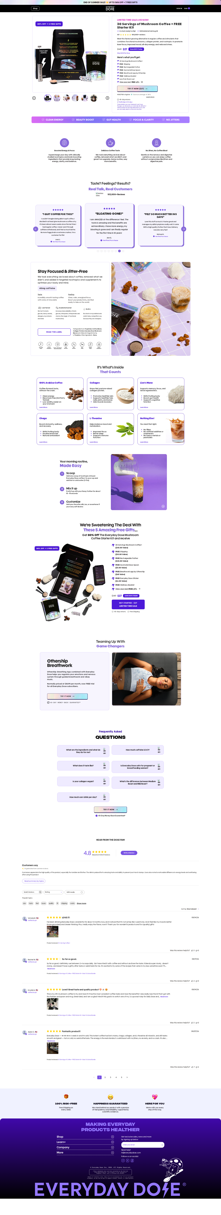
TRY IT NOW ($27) (136, 89)
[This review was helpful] (192, 950)
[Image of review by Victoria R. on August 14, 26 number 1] (52, 931)
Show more (81, 903)
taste (31, 903)
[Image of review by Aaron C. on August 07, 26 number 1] (52, 1048)
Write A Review (129, 853)
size (24, 903)
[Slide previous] (34, 98)
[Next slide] (183, 229)
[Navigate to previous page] (94, 1077)
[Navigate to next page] (127, 1077)
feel (37, 903)
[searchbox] (30, 892)
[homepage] (110, 8)
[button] (98, 251)
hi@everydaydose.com (131, 1153)
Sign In (179, 8)
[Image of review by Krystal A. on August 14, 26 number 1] (52, 1004)
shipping (64, 903)
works (72, 903)
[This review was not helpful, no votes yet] (196, 950)
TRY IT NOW (65, 696)
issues (44, 903)
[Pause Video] (163, 506)
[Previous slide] (35, 229)
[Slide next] (107, 98)
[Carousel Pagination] (70, 98)
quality (51, 903)
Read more (51, 969)
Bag (186, 8)
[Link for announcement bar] (110, 2)
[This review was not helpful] (196, 1067)
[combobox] (53, 892)
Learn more (150, 97)
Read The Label (54, 332)
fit (57, 903)
